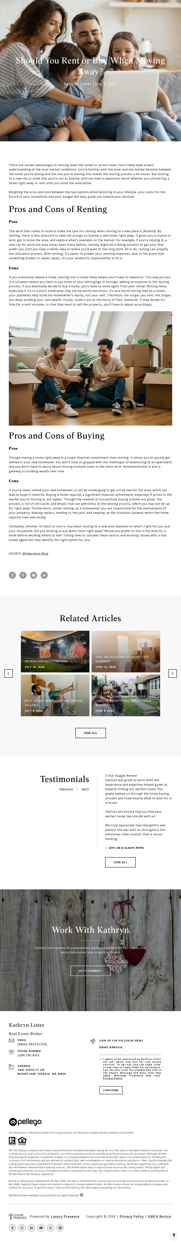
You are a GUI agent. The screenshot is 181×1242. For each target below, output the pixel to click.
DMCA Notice (159, 1216)
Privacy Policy (112, 1078)
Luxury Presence (65, 1216)
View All (90, 733)
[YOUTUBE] (41, 1227)
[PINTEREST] (60, 1227)
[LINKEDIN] (31, 1227)
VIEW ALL (120, 862)
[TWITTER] (50, 1227)
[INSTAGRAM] (21, 1227)
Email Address (111, 1047)
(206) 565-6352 (28, 1055)
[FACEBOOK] (12, 1227)
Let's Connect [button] (90, 970)
